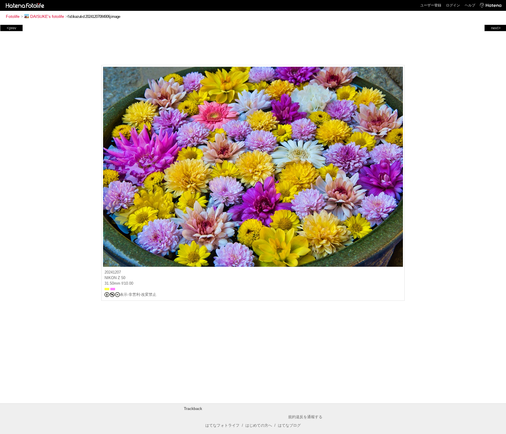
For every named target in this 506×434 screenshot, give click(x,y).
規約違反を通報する (305, 417)
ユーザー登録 (430, 5)
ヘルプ (470, 5)
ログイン (453, 5)
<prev (11, 28)
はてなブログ (289, 425)
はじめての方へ (258, 425)
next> (496, 28)
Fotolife (13, 16)
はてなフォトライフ (222, 425)
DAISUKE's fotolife (47, 16)
